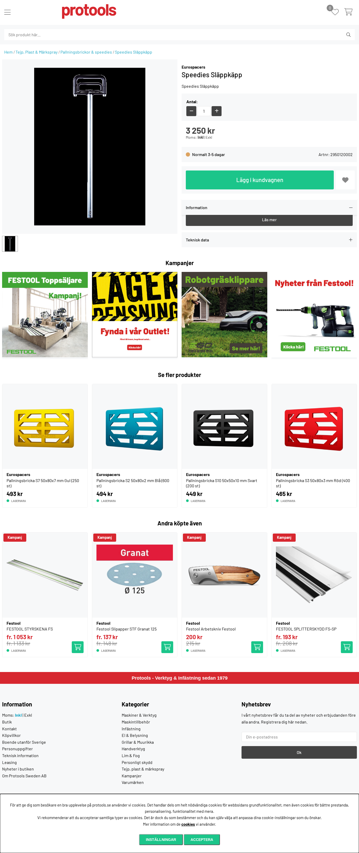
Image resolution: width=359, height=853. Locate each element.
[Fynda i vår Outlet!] (135, 355)
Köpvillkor (11, 735)
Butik (7, 721)
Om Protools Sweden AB (24, 775)
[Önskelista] (337, 12)
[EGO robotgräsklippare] (224, 355)
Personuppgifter (17, 748)
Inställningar (161, 840)
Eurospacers (193, 66)
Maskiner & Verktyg (139, 714)
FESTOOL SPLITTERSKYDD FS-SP (306, 628)
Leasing (9, 762)
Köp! (79, 644)
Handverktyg (133, 748)
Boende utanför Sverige (24, 742)
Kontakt (9, 728)
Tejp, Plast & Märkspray (37, 51)
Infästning (131, 728)
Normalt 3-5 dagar (208, 154)
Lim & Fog (131, 755)
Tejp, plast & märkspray (143, 768)
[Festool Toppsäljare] (45, 355)
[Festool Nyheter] (314, 355)
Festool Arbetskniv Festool (211, 628)
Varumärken (133, 782)
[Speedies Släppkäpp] (10, 244)
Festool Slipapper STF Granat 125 (126, 628)
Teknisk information (20, 755)
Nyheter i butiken (18, 768)
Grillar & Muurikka (138, 742)
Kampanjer (132, 775)
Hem (8, 51)
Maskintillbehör (136, 721)
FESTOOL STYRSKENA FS (30, 628)
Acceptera (202, 840)
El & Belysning (135, 735)
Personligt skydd (137, 762)
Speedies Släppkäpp (133, 51)
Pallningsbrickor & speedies (86, 51)
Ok (299, 752)
